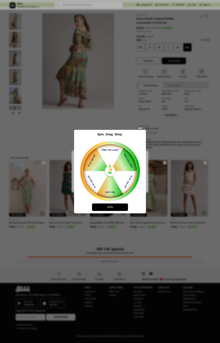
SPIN (110, 207)
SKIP (140, 128)
